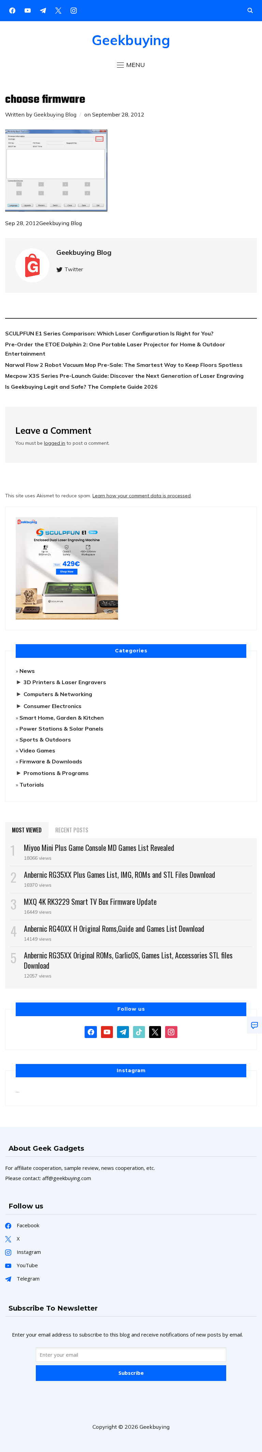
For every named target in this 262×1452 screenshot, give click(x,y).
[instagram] (73, 10)
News (27, 670)
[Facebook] (12, 10)
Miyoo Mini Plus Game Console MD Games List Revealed (99, 847)
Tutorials (31, 784)
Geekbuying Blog (55, 114)
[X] (58, 10)
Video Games (37, 750)
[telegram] (123, 1031)
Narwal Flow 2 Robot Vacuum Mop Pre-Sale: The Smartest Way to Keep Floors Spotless (124, 364)
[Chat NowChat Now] (254, 1025)
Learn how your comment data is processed (141, 496)
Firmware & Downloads (50, 761)
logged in (54, 443)
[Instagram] (43, 10)
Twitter (73, 269)
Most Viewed (27, 830)
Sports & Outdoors (45, 739)
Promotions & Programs (56, 773)
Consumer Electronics (53, 706)
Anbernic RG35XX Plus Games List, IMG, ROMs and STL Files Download (119, 874)
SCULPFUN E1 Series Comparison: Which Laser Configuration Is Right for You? (109, 333)
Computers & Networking (58, 694)
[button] (131, 65)
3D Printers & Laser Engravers (65, 682)
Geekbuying (131, 40)
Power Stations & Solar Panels (61, 728)
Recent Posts (71, 830)
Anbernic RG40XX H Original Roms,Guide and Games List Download (114, 928)
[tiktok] (139, 1031)
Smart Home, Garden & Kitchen (61, 717)
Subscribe (131, 1372)
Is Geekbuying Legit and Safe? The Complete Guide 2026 (81, 386)
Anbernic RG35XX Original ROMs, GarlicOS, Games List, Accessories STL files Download (128, 960)
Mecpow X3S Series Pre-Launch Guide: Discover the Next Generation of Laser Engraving (124, 375)
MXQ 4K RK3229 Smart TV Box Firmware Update (90, 901)
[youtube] (27, 10)
